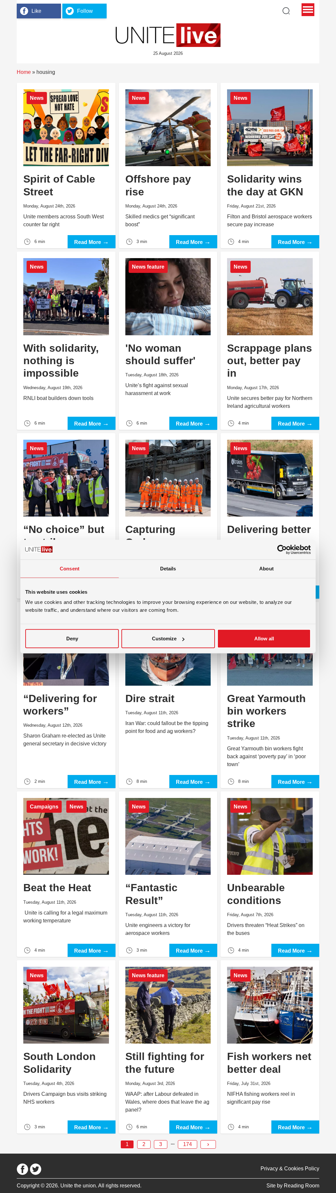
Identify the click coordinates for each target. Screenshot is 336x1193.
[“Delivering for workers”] (66, 695)
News (37, 98)
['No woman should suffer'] (168, 341)
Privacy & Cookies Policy (290, 1168)
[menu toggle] (308, 9)
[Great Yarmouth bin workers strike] (269, 695)
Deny (72, 638)
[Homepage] (168, 35)
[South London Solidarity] (66, 1047)
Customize (164, 638)
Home (24, 72)
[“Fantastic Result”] (168, 874)
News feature (148, 267)
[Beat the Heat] (66, 874)
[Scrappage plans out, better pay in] (269, 341)
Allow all (264, 638)
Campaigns (44, 806)
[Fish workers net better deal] (269, 1047)
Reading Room (301, 1185)
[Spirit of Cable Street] (66, 165)
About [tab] (266, 568)
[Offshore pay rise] (168, 165)
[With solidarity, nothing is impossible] (66, 341)
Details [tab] (168, 568)
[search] (286, 11)
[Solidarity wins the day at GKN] (269, 165)
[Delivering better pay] (269, 516)
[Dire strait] (168, 695)
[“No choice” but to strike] (66, 516)
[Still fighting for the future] (168, 1047)
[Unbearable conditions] (269, 874)
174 (187, 1144)
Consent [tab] (69, 568)
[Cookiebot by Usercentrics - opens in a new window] (282, 549)
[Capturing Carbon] (168, 516)
